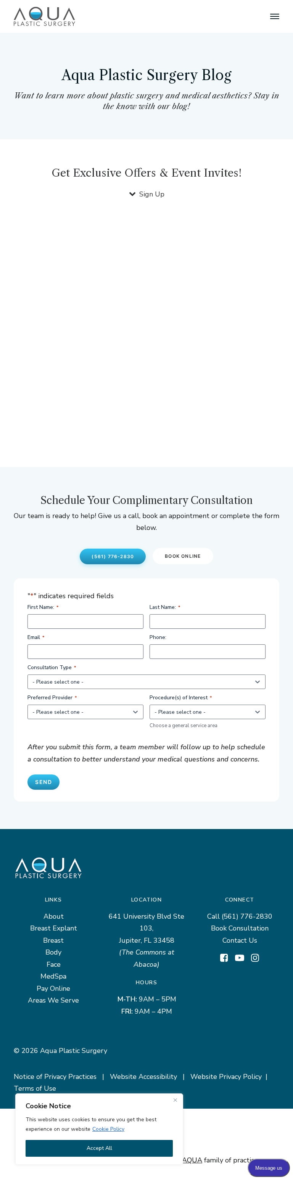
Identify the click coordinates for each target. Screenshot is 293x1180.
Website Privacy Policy (226, 1076)
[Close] (175, 1099)
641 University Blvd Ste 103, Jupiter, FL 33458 (146, 928)
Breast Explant (53, 928)
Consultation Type (51, 667)
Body (53, 952)
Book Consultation (240, 928)
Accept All (99, 1148)
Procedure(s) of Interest (181, 697)
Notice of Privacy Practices (55, 1076)
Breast (53, 940)
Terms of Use (35, 1088)
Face (54, 964)
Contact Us (239, 940)
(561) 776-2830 (247, 916)
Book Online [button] (183, 556)
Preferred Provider (52, 697)
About (53, 916)
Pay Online (53, 988)
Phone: (158, 637)
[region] (99, 1129)
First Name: (42, 607)
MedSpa (53, 976)
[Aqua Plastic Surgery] (44, 16)
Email (35, 637)
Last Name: (165, 607)
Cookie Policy (108, 1129)
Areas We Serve (53, 1000)
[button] (274, 16)
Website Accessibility (143, 1076)
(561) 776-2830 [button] (113, 556)
